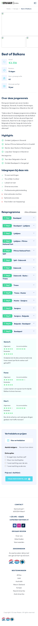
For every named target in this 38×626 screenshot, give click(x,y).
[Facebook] (15, 525)
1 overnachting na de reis (16, 466)
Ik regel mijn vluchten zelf (16, 457)
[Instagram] (19, 525)
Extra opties (9, 453)
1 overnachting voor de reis (17, 463)
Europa (16, 9)
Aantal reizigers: (11, 447)
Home (9, 9)
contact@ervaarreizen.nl (19, 520)
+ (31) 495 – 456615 (17, 517)
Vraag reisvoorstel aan (17, 479)
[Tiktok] (23, 525)
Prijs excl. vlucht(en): (12, 473)
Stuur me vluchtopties (15, 460)
